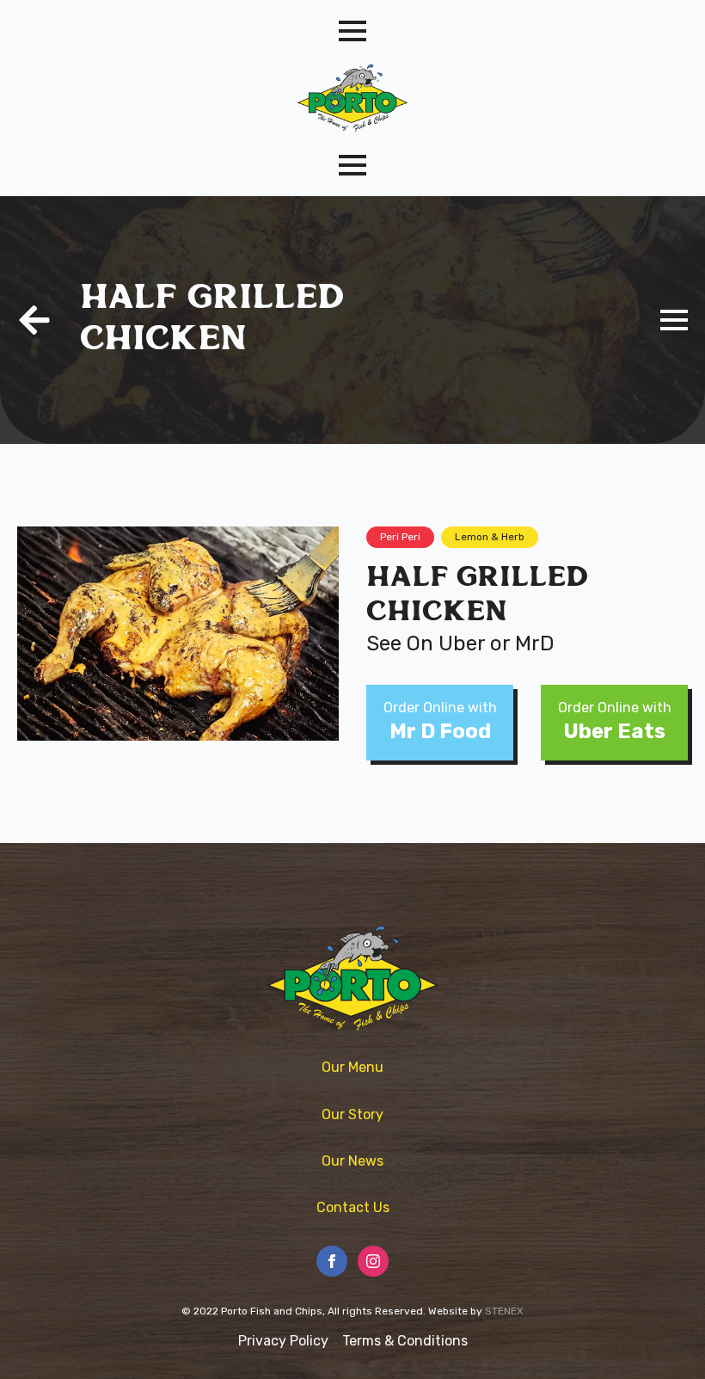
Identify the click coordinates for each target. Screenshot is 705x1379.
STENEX (504, 1311)
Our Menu (352, 1067)
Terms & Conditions (405, 1341)
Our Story (352, 1114)
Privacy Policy (283, 1341)
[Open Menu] (352, 31)
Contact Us (352, 1207)
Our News (352, 1161)
